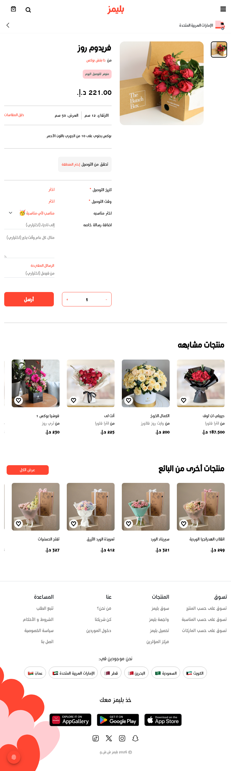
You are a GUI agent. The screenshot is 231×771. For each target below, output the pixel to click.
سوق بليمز (160, 608)
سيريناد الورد (160, 539)
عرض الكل (27, 470)
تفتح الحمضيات (49, 539)
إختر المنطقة (71, 164)
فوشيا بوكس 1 (47, 416)
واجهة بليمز (159, 619)
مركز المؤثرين (157, 642)
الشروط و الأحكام (38, 619)
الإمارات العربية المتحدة (76, 673)
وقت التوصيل (100, 201)
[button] (223, 10)
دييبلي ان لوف (213, 416)
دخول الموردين (99, 631)
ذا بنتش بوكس (96, 60)
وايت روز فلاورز (155, 423)
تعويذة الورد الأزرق (100, 539)
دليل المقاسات (14, 114)
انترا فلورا (215, 423)
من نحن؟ (104, 608)
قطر (114, 673)
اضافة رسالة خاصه (97, 225)
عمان (38, 673)
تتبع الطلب (45, 608)
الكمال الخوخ (160, 416)
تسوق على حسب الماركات (204, 631)
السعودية (169, 673)
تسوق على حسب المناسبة (204, 619)
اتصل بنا (47, 642)
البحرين (139, 673)
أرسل (29, 299)
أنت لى (109, 416)
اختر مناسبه (103, 213)
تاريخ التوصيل (100, 190)
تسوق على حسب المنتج (206, 608)
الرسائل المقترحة (42, 265)
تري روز (51, 423)
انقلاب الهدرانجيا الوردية (206, 539)
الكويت (197, 673)
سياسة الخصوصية (39, 631)
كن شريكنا (103, 619)
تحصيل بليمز (159, 631)
